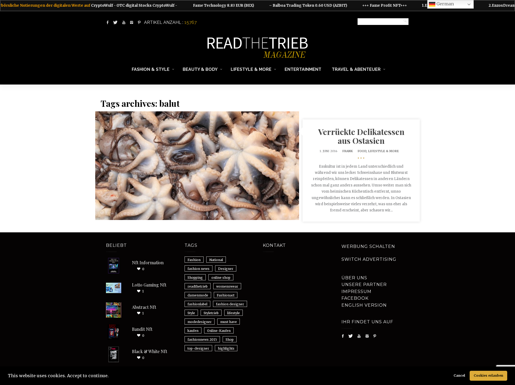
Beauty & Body (200, 69)
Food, (363, 151)
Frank (347, 151)
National (216, 260)
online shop (220, 278)
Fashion (194, 260)
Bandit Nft (142, 329)
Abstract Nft (144, 307)
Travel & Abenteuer (356, 69)
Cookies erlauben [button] (488, 375)
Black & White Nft (149, 351)
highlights (226, 348)
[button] (110, 376)
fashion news (198, 269)
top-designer (198, 348)
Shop (230, 340)
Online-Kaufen (219, 331)
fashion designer (230, 304)
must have (228, 322)
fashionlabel (197, 304)
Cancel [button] (459, 375)
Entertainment (303, 69)
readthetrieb (197, 286)
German (444, 3)
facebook (355, 298)
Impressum (356, 291)
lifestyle (233, 313)
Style (191, 313)
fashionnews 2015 (202, 340)
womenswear (227, 286)
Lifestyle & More (251, 69)
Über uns (354, 277)
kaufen (192, 331)
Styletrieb (211, 313)
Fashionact (225, 295)
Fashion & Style (151, 69)
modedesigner (199, 322)
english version (364, 305)
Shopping (195, 278)
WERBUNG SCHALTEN (368, 246)
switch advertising (368, 259)
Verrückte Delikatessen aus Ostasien (361, 136)
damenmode (197, 295)
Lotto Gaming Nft (149, 285)
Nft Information (148, 262)
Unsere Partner (364, 284)
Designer (225, 269)
